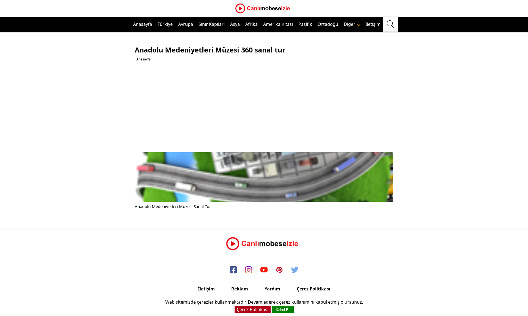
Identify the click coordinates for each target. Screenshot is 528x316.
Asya (235, 24)
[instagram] (248, 270)
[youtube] (264, 270)
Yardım (272, 289)
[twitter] (294, 270)
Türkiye (165, 24)
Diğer (350, 24)
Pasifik (305, 24)
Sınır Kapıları (212, 24)
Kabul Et (283, 310)
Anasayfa (142, 24)
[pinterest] (279, 270)
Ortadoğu (328, 24)
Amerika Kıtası (278, 24)
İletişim (373, 24)
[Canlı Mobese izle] (264, 13)
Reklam (239, 289)
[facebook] (233, 270)
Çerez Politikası (313, 289)
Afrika (251, 24)
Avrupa (185, 24)
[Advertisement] (265, 106)
